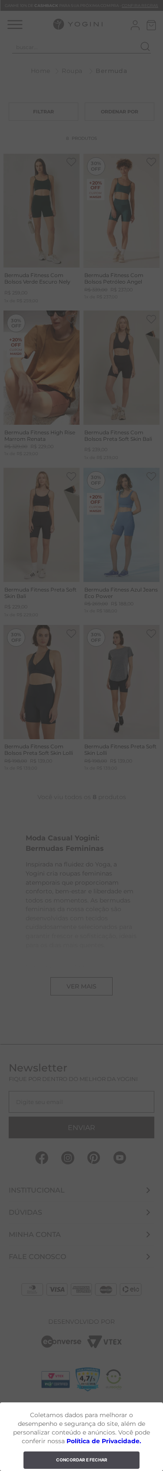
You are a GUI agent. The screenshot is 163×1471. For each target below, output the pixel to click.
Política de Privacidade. (104, 1441)
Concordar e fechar (81, 1459)
